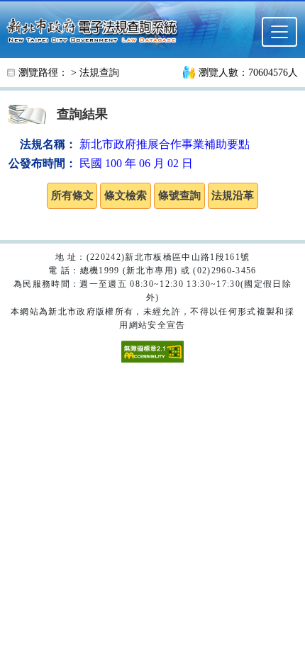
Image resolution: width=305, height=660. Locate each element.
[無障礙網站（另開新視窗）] (152, 350)
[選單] (279, 32)
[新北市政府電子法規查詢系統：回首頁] (96, 29)
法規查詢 (99, 72)
